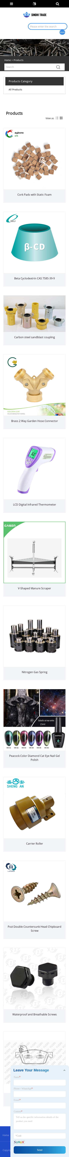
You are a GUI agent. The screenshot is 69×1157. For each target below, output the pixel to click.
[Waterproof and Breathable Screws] (34, 978)
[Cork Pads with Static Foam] (34, 158)
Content (18, 1111)
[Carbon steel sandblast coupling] (34, 313)
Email (17, 1100)
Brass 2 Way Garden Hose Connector (34, 421)
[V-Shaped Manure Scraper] (34, 552)
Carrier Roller (34, 843)
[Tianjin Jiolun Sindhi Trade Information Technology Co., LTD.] (35, 14)
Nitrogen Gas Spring (34, 672)
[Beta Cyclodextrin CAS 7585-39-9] (34, 242)
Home (6, 1135)
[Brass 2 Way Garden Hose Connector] (34, 384)
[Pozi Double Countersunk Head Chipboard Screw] (34, 890)
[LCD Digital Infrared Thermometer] (34, 468)
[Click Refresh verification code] (19, 1142)
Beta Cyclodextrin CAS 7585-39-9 (34, 278)
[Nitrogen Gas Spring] (34, 635)
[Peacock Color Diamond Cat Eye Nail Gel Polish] (34, 719)
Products (18, 60)
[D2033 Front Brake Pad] (34, 1062)
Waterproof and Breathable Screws (34, 1014)
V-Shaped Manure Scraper (34, 588)
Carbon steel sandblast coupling (34, 337)
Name (17, 1077)
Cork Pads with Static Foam (34, 194)
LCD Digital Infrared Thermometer (34, 504)
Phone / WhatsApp (23, 1088)
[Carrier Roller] (34, 807)
